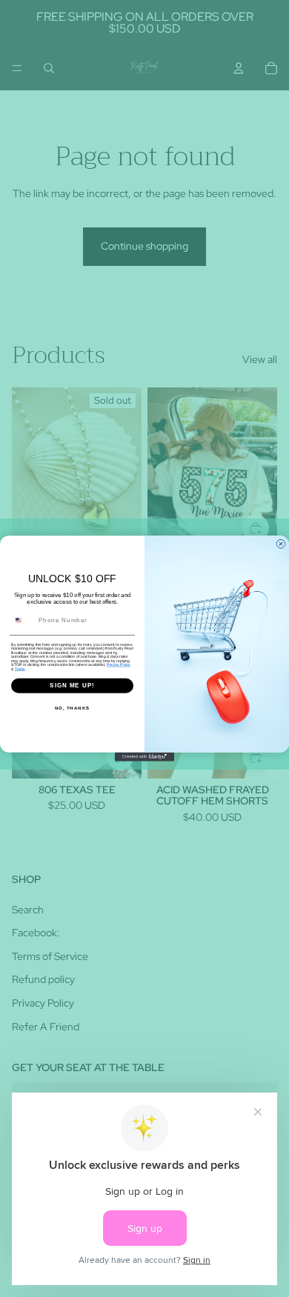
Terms (20, 669)
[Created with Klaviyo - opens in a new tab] (144, 757)
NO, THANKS (72, 707)
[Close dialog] (280, 543)
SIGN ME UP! (72, 685)
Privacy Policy (118, 665)
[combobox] (23, 620)
